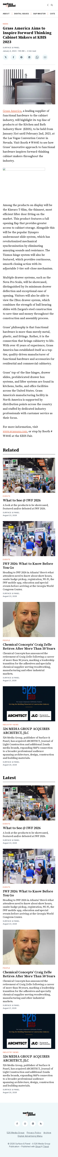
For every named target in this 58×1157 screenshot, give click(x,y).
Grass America (12, 111)
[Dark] (48, 5)
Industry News (11, 725)
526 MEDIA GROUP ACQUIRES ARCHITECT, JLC (26, 731)
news (5, 24)
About (6, 14)
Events (6, 496)
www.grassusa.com (15, 431)
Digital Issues (21, 14)
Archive (47, 1132)
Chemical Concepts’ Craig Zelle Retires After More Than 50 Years (29, 647)
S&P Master (39, 14)
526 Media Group (15, 1132)
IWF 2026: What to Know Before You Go (28, 566)
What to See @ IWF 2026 (22, 500)
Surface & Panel (11, 48)
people (6, 640)
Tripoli (46, 1146)
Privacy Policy (34, 1132)
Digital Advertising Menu (30, 1136)
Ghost (38, 1146)
